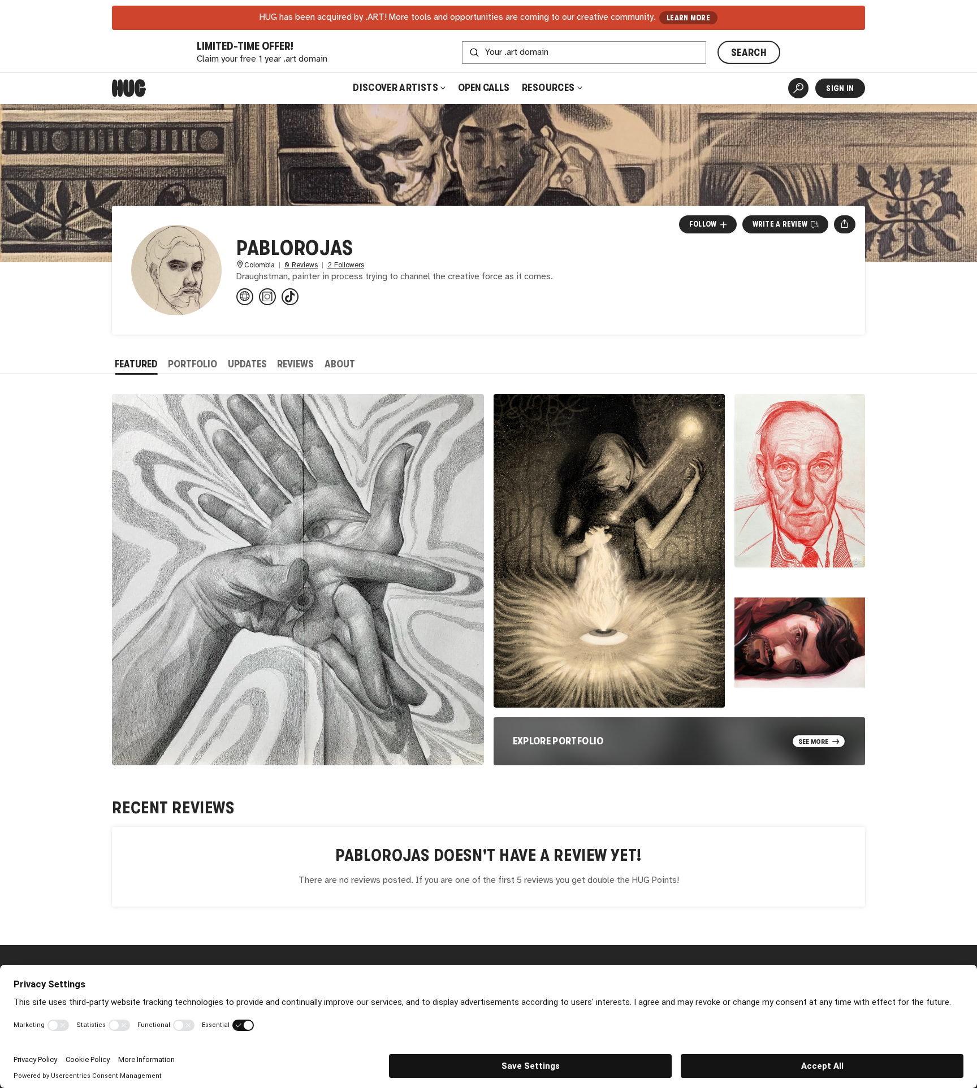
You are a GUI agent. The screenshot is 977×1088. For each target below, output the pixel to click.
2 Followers (345, 265)
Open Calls (483, 87)
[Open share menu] (844, 224)
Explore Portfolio (558, 741)
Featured (136, 364)
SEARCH (749, 52)
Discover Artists (395, 87)
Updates (247, 364)
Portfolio (192, 364)
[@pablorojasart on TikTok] (290, 296)
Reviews (295, 364)
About (340, 364)
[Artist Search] (798, 88)
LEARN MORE (688, 18)
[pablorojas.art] (244, 296)
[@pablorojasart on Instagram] (267, 296)
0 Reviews (301, 265)
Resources (549, 87)
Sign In (840, 88)
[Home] (129, 88)
